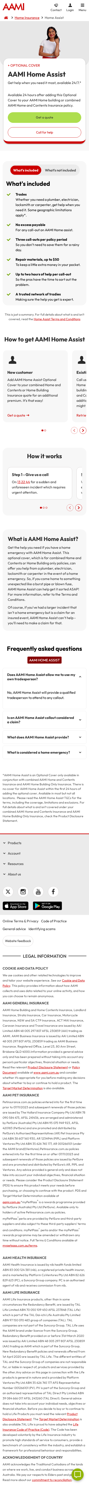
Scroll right (82, 430)
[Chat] (78, 1474)
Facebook (53, 891)
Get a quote (44, 117)
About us (14, 874)
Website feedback (18, 941)
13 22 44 (23, 482)
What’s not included (60, 170)
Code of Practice (54, 921)
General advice (14, 929)
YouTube (38, 891)
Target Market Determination (23, 1088)
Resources (16, 864)
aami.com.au (11, 1202)
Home (13, 7)
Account (14, 853)
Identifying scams (42, 929)
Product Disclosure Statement (48, 1067)
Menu (82, 10)
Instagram (23, 891)
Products (14, 843)
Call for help (44, 132)
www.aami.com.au (46, 1072)
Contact (56, 10)
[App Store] (16, 906)
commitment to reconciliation (52, 1480)
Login (70, 10)
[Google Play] (47, 906)
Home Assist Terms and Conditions (57, 319)
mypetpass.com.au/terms (20, 1245)
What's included (25, 170)
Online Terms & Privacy (20, 921)
